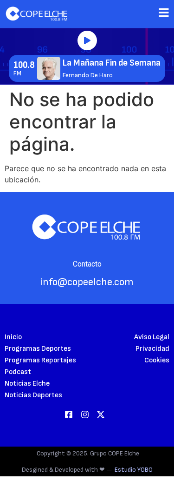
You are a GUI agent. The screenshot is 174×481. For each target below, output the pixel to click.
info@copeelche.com (87, 282)
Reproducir (87, 40)
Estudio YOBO (134, 470)
